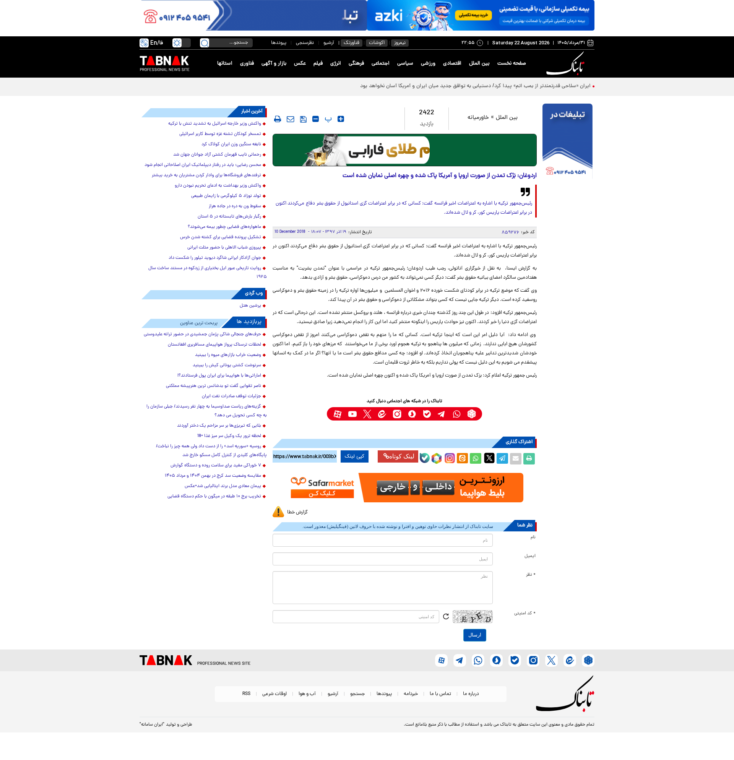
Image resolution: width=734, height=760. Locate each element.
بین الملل (479, 64)
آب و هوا (307, 694)
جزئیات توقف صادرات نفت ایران (231, 396)
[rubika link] (471, 414)
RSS (246, 694)
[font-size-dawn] (315, 119)
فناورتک (351, 43)
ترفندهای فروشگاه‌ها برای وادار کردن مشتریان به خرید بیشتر (206, 175)
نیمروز (400, 43)
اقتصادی (452, 64)
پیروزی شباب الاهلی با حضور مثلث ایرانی (224, 247)
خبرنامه (411, 694)
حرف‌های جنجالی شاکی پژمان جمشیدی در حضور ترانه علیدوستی (202, 334)
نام (533, 537)
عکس (300, 64)
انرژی (335, 64)
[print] (277, 119)
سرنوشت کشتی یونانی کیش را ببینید (227, 365)
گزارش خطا (297, 512)
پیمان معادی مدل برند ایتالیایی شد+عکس (223, 486)
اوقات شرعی (274, 694)
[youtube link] (352, 414)
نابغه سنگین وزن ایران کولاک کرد (231, 144)
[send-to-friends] (290, 119)
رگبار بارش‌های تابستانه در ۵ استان (229, 216)
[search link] (204, 42)
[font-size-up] (341, 119)
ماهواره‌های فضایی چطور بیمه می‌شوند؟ (224, 227)
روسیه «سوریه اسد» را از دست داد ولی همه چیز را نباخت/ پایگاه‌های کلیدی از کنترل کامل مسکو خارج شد (211, 451)
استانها (224, 64)
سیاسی (405, 64)
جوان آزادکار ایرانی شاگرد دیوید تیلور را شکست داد (215, 258)
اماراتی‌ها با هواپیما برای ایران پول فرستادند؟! (219, 375)
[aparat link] (337, 414)
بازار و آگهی (273, 64)
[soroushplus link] (412, 414)
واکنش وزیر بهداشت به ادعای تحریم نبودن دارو (218, 185)
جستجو (357, 694)
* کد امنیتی (525, 613)
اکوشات (377, 43)
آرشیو (328, 43)
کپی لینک (354, 456)
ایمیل (530, 556)
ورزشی (428, 64)
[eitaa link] (382, 414)
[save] (303, 119)
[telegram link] (442, 414)
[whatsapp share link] (475, 458)
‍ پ (327, 119)
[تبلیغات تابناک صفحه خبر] (567, 142)
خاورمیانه (478, 118)
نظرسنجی (305, 43)
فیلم (318, 64)
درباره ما (471, 694)
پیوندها (278, 43)
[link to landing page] (566, 63)
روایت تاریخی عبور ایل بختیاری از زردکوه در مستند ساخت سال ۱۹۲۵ (207, 273)
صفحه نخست (511, 64)
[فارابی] (405, 150)
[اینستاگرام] (449, 457)
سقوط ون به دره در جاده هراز (235, 206)
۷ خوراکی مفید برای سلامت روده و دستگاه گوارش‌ (216, 465)
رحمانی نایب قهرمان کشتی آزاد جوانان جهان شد (217, 154)
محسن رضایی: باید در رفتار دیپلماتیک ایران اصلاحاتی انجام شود (203, 165)
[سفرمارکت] (404, 487)
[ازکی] (480, 15)
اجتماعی (381, 64)
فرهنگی (356, 64)
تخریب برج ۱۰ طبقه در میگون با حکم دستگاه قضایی (214, 496)
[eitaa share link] (462, 458)
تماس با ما (440, 694)
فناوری (247, 64)
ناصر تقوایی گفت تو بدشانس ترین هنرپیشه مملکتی (213, 386)
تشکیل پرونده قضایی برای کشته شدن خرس (220, 237)
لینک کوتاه (401, 456)
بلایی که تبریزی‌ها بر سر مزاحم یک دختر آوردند (219, 425)
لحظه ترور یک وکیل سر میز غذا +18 (229, 436)
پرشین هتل (250, 305)
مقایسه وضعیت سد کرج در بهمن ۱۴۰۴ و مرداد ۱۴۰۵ (213, 476)
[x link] (367, 414)
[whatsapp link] (456, 414)
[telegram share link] (502, 458)
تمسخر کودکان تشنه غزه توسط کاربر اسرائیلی (220, 134)
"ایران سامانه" (152, 724)
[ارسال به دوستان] (515, 458)
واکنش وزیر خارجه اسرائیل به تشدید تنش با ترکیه (214, 123)
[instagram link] (397, 414)
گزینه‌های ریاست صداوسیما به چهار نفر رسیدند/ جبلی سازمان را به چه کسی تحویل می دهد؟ (206, 411)
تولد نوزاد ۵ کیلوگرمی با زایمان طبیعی (226, 196)
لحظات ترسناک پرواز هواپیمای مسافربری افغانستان (214, 344)
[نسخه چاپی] (529, 458)
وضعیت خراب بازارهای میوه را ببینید (228, 355)
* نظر (531, 575)
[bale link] (427, 414)
